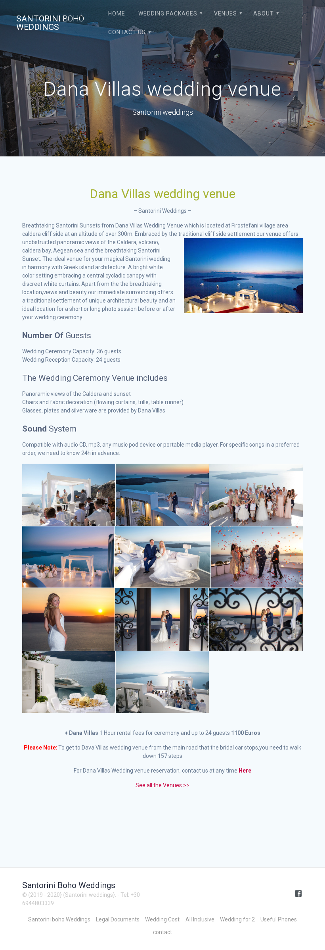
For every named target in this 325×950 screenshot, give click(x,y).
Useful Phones (278, 919)
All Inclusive (199, 919)
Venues (225, 13)
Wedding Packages (167, 13)
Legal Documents (118, 919)
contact (162, 932)
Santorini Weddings (50, 23)
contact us (127, 32)
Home (116, 13)
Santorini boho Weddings (59, 919)
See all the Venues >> (162, 785)
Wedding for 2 (237, 919)
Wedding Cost (162, 919)
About (263, 13)
